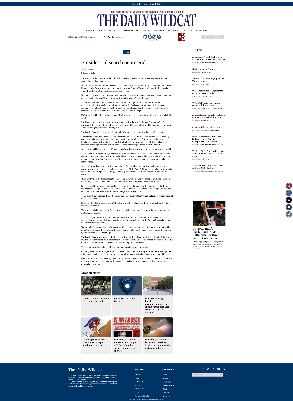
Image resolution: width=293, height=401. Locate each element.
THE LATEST (199, 50)
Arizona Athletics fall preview (206, 127)
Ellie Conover (196, 72)
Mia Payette (195, 84)
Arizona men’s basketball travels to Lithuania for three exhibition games (209, 58)
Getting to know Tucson (203, 69)
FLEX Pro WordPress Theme (144, 399)
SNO (156, 399)
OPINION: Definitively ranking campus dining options (206, 104)
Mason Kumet (196, 159)
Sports (101, 31)
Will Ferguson (87, 69)
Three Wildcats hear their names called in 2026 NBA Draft (207, 166)
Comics (145, 31)
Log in (161, 399)
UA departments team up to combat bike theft (96, 300)
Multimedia (173, 31)
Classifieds (201, 31)
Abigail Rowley (196, 108)
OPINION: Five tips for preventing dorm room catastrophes (207, 92)
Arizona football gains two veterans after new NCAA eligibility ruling (208, 116)
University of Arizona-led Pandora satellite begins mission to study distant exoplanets (157, 343)
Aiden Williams (197, 96)
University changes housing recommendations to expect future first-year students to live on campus (157, 305)
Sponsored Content (143, 396)
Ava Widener (196, 130)
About (186, 31)
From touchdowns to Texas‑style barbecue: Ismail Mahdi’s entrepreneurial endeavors (207, 139)
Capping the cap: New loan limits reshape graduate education (94, 342)
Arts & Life (114, 31)
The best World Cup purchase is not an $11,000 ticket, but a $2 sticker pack (208, 153)
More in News (90, 273)
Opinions (157, 31)
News (89, 31)
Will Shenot (195, 62)
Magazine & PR (130, 31)
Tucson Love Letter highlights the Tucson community (208, 80)
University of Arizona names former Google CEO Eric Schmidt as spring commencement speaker (126, 345)
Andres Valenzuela (198, 120)
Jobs (137, 392)
